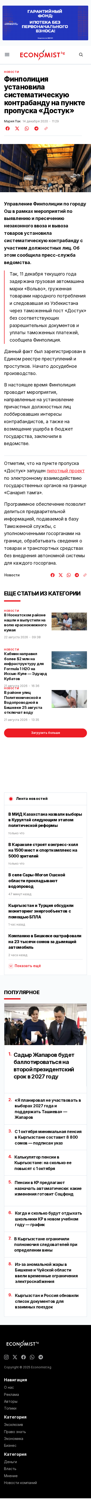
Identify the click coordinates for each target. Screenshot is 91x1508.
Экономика (13, 1439)
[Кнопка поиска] (81, 54)
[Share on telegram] (35, 128)
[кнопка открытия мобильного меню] (7, 54)
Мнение (11, 1476)
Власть (10, 1469)
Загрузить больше (45, 733)
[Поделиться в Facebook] (8, 128)
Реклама (11, 1395)
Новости (11, 72)
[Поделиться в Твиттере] (16, 128)
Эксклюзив (13, 1425)
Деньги (10, 1462)
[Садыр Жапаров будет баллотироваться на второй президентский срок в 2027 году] (45, 1024)
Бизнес (10, 1446)
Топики (10, 1408)
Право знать (15, 1432)
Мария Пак (12, 121)
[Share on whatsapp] (26, 128)
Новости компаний (20, 1483)
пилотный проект (66, 470)
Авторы (10, 1401)
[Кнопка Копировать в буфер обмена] (44, 128)
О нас (9, 1387)
